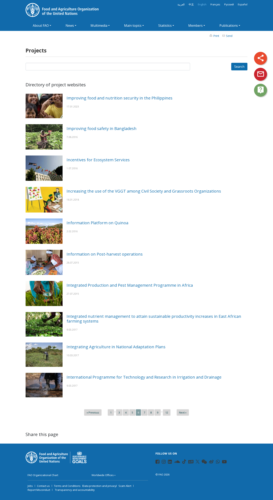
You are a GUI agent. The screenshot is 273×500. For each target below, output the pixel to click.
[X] (197, 461)
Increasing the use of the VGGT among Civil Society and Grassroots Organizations (144, 191)
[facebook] (155, 462)
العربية (181, 4)
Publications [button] (228, 25)
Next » (182, 412)
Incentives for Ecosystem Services (98, 159)
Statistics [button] (165, 25)
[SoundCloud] (174, 462)
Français (215, 4)
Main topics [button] (132, 25)
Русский (229, 4)
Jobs (30, 486)
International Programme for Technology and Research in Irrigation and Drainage (144, 377)
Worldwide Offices (103, 475)
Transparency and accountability (75, 490)
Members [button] (195, 25)
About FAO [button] (41, 25)
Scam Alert (125, 486)
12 (166, 412)
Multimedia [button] (99, 25)
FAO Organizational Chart (43, 475)
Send (229, 36)
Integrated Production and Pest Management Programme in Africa (130, 285)
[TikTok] (184, 461)
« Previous (93, 412)
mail (261, 74)
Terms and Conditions (67, 486)
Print (216, 36)
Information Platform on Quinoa (97, 222)
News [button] (70, 25)
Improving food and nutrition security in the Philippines (119, 98)
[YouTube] (222, 462)
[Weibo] (209, 462)
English (202, 4)
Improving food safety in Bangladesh (101, 128)
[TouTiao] (190, 462)
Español (242, 4)
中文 (191, 4)
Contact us (43, 486)
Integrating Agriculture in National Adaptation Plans (116, 346)
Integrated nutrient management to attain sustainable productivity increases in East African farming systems (154, 319)
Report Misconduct (39, 490)
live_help (261, 90)
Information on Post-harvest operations (105, 254)
